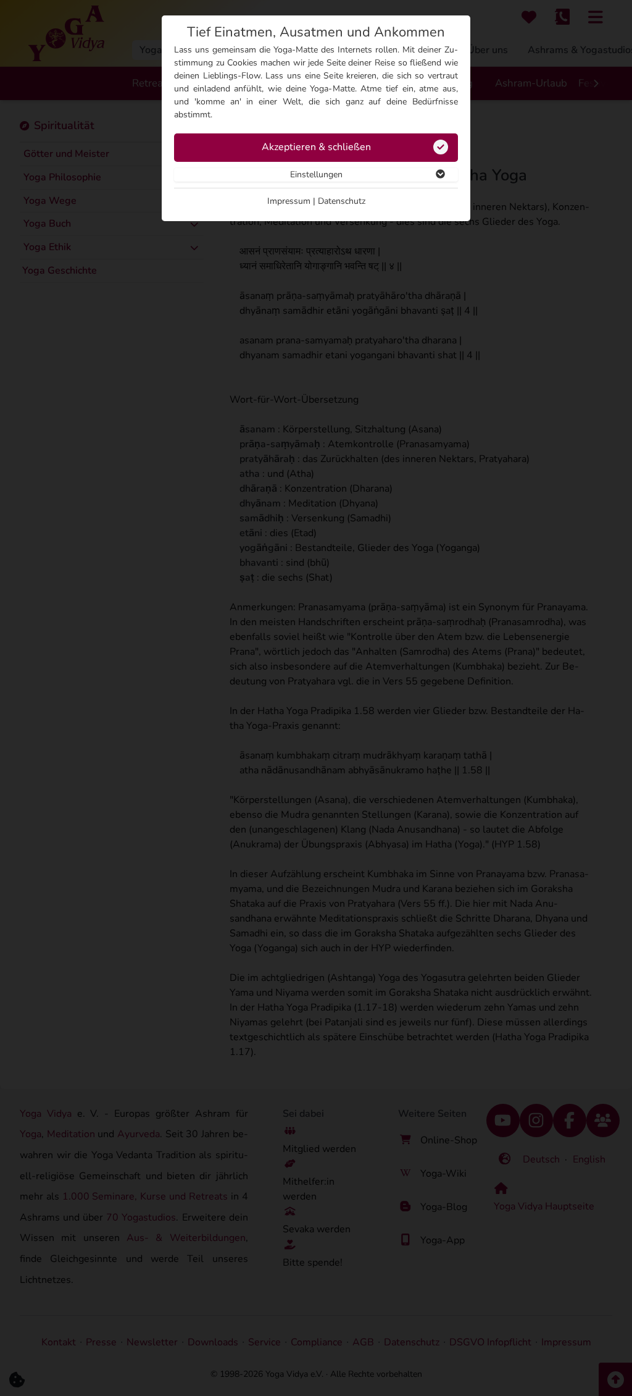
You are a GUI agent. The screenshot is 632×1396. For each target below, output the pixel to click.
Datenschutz (341, 201)
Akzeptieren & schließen (316, 147)
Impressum (288, 201)
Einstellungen (316, 174)
